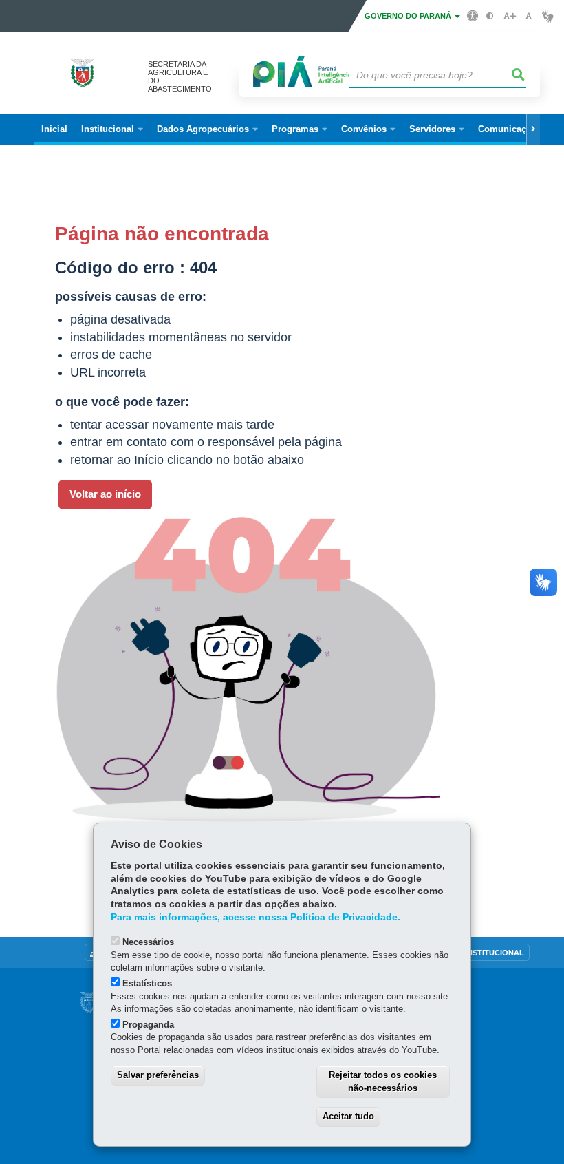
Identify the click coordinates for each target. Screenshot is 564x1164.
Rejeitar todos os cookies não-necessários (383, 1081)
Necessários (148, 942)
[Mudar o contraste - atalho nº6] (490, 16)
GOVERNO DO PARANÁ (409, 16)
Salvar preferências (158, 1075)
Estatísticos (147, 983)
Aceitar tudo (348, 1116)
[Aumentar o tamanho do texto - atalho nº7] (509, 16)
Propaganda (148, 1024)
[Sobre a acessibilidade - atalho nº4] (473, 15)
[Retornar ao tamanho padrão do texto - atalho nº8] (528, 16)
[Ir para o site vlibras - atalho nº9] (548, 16)
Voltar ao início (105, 494)
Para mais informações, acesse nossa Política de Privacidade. (255, 917)
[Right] (533, 129)
